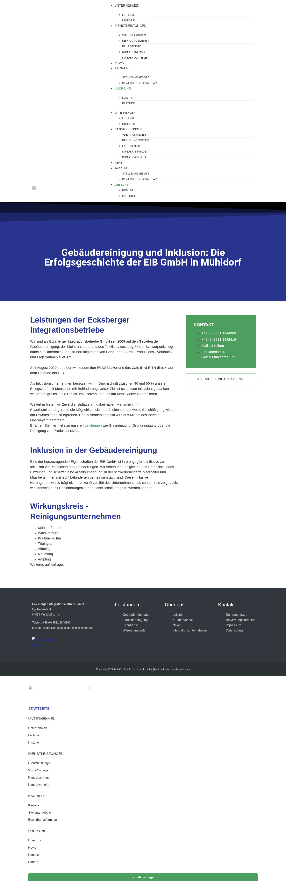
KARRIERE (37, 796)
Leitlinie (128, 14)
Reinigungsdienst (135, 40)
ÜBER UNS (37, 831)
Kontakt (128, 97)
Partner (128, 103)
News (119, 63)
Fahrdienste (131, 46)
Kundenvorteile (134, 57)
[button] (143, 718)
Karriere (122, 68)
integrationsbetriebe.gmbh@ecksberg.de (67, 627)
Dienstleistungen (130, 25)
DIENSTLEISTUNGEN (45, 754)
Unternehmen (126, 5)
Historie (128, 20)
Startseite (39, 708)
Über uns (122, 88)
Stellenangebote (135, 77)
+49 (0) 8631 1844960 (56, 622)
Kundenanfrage (134, 51)
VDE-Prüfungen (134, 35)
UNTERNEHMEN (41, 719)
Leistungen (93, 425)
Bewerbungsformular (139, 83)
